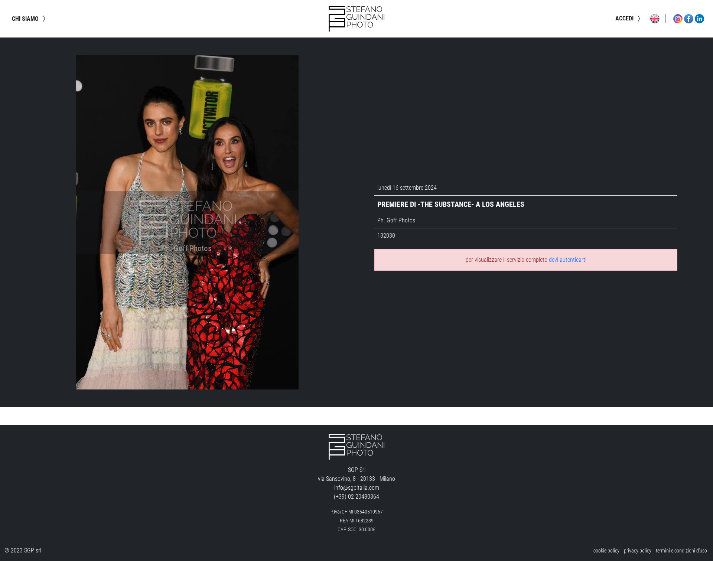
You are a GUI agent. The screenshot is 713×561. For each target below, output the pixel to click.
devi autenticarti (567, 259)
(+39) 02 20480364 (356, 496)
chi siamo (26, 18)
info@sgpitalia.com (356, 487)
